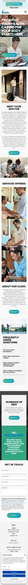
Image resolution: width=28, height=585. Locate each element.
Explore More (14, 153)
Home (13, 528)
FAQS (13, 533)
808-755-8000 (14, 7)
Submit (14, 515)
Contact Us (13, 535)
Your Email (5, 482)
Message (5, 488)
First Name (5, 470)
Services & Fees (14, 532)
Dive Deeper (14, 311)
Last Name (5, 476)
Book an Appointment (14, 4)
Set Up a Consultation (9, 55)
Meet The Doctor (13, 530)
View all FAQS (9, 381)
